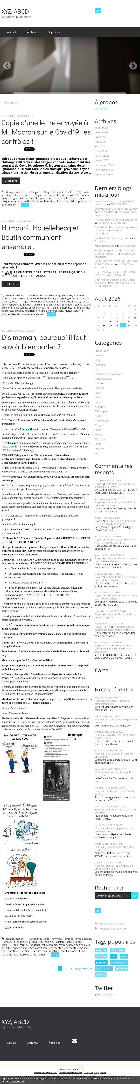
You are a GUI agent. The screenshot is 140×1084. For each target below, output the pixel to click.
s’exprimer (27, 948)
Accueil (11, 32)
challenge (7, 954)
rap (29, 954)
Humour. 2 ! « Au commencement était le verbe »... (114, 628)
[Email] (98, 10)
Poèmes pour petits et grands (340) (116, 219)
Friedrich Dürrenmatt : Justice (112, 238)
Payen (98, 483)
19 (116, 321)
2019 (77, 301)
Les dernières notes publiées (70, 1073)
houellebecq (37, 301)
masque (52, 198)
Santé (9, 195)
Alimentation (102, 350)
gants (43, 198)
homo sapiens (76, 944)
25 (110, 325)
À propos (54, 32)
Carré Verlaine (128, 245)
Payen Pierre (102, 626)
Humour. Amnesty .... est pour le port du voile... (116, 811)
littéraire (49, 201)
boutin (49, 301)
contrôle (33, 198)
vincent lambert (43, 304)
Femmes (67, 295)
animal (86, 307)
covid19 (73, 195)
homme (66, 307)
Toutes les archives (105, 174)
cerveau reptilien (25, 310)
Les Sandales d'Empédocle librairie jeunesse (116, 213)
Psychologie (64, 298)
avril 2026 (100, 146)
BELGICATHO (119, 204)
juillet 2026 (101, 132)
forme (23, 944)
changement (14, 304)
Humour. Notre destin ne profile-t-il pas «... (116, 615)
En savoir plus (17, 1081)
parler (16, 948)
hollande (101, 956)
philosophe (62, 201)
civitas (57, 304)
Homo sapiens (103, 378)
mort (49, 307)
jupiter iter (71, 310)
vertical (68, 301)
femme (77, 307)
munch (35, 314)
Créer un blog (64, 1069)
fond (44, 944)
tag (34, 954)
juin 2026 (100, 136)
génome (121, 968)
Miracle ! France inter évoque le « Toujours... (114, 773)
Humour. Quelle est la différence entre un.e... (114, 755)
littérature (37, 201)
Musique (100, 406)
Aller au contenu (11, 2)
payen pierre (103, 968)
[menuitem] (12, 32)
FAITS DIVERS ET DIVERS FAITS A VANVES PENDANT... (114, 252)
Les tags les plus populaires (95, 1073)
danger (13, 198)
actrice (55, 951)
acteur (46, 951)
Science (19, 195)
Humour (24, 298)
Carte (101, 670)
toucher (73, 198)
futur (8, 948)
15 (135, 317)
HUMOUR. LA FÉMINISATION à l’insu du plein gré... (115, 522)
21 (129, 321)
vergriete (16, 201)
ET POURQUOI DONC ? (113, 222)
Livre (98, 397)
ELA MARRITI (120, 275)
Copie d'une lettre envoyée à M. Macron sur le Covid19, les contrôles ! (46, 132)
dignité (57, 307)
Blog (47, 192)
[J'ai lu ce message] (136, 1078)
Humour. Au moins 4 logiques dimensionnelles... (112, 702)
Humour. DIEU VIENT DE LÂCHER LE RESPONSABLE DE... (113, 648)
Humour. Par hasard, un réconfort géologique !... (114, 792)
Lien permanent (14, 192)
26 (116, 325)
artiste (37, 951)
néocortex (8, 310)
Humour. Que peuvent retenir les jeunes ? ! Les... (114, 848)
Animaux (49, 295)
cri (41, 314)
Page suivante (83, 968)
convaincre (41, 948)
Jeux (97, 392)
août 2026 (101, 127)
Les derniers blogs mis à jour (45, 1073)
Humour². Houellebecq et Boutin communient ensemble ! (40, 237)
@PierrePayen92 (105, 994)
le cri (27, 314)
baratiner (13, 951)
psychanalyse (36, 307)
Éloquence (34, 944)
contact (62, 198)
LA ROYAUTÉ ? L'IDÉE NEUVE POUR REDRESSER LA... (116, 262)
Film (97, 369)
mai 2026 (100, 141)
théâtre (65, 951)
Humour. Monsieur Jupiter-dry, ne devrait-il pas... (114, 829)
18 (110, 321)
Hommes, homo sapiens (76, 938)
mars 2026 (101, 151)
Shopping (100, 439)
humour (42, 954)
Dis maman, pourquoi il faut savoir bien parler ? (44, 341)
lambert (27, 304)
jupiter (57, 195)
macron (47, 195)
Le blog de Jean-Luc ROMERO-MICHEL (115, 284)
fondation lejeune (72, 304)
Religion (76, 298)
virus (65, 195)
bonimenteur (71, 948)
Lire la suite (11, 180)
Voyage (99, 448)
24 (104, 325)
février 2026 (102, 155)
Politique (71, 192)
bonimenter (56, 948)
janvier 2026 (102, 160)
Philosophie (57, 192)
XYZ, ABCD (15, 11)
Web (27, 195)
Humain (99, 383)
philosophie (76, 201)
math (27, 201)
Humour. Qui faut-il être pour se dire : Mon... (115, 485)
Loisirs (98, 401)
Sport (98, 443)
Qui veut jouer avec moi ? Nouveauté (116, 208)
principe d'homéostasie (49, 310)
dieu (113, 956)
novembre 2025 (104, 169)
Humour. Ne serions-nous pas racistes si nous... (116, 559)
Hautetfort (77, 1069)
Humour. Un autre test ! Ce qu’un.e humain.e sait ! (115, 736)
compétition (78, 951)
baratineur (26, 951)
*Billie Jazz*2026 (104, 245)
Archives (32, 32)
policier (23, 198)
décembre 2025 (104, 164)
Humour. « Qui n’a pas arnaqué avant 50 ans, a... (116, 721)
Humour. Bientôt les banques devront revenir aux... (114, 867)
